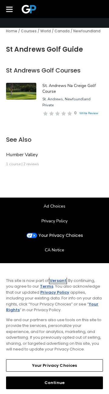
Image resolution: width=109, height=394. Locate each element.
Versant (58, 280)
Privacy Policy (54, 221)
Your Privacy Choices (60, 235)
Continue (54, 383)
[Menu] (9, 9)
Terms (46, 286)
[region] (54, 328)
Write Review (88, 113)
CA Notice (54, 250)
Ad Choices (54, 206)
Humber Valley (22, 154)
